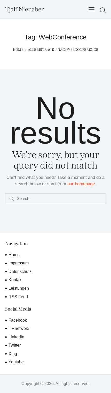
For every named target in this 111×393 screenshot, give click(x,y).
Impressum (19, 263)
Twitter (15, 345)
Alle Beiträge (41, 50)
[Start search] (102, 10)
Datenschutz (20, 271)
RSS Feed (18, 297)
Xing (13, 354)
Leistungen (19, 288)
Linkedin (16, 337)
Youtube (16, 362)
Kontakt (15, 280)
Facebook (18, 320)
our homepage (81, 183)
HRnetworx (19, 328)
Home (18, 50)
